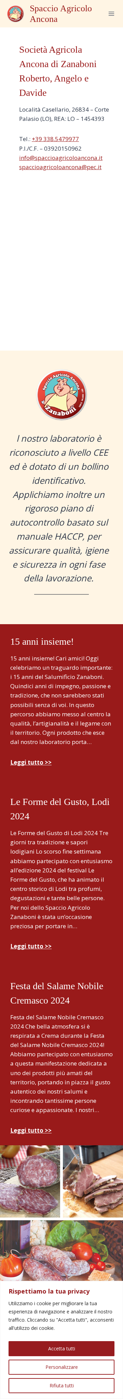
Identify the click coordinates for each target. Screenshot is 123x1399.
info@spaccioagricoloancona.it (60, 158)
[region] (61, 1340)
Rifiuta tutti (62, 1385)
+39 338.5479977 (55, 139)
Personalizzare (61, 1367)
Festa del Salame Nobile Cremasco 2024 (56, 993)
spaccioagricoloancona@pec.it (60, 167)
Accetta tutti (61, 1348)
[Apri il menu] (111, 13)
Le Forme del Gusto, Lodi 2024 (60, 808)
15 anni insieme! (42, 641)
